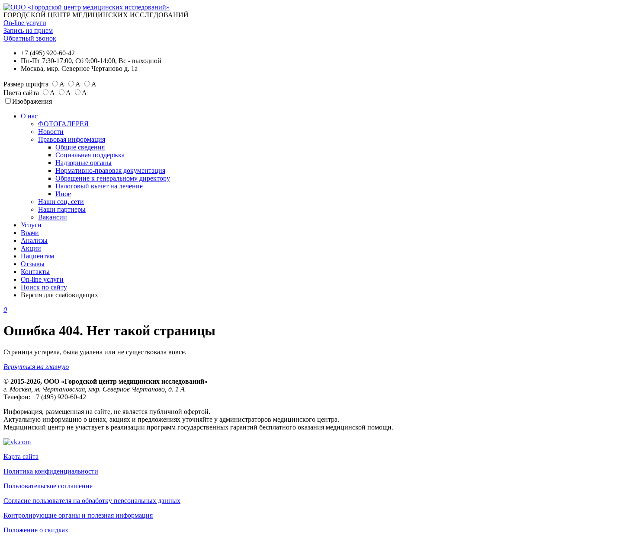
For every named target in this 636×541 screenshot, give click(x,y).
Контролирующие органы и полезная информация (78, 515)
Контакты (35, 271)
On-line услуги (24, 22)
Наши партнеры (62, 209)
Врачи (30, 232)
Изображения (32, 101)
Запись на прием (28, 30)
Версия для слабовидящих (59, 295)
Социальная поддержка (90, 155)
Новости (51, 131)
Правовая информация (71, 139)
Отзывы (33, 263)
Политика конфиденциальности (50, 471)
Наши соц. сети (61, 201)
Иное (63, 193)
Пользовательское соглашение (48, 486)
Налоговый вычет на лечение (99, 186)
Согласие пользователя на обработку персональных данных (91, 500)
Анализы (34, 240)
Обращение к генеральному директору (112, 178)
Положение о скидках (35, 530)
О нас (29, 116)
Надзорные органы (83, 162)
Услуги (31, 225)
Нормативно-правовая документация (110, 170)
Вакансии (52, 217)
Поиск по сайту (44, 287)
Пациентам (37, 256)
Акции (31, 248)
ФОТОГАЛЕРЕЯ (63, 123)
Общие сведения (80, 147)
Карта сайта (21, 456)
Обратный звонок (29, 38)
